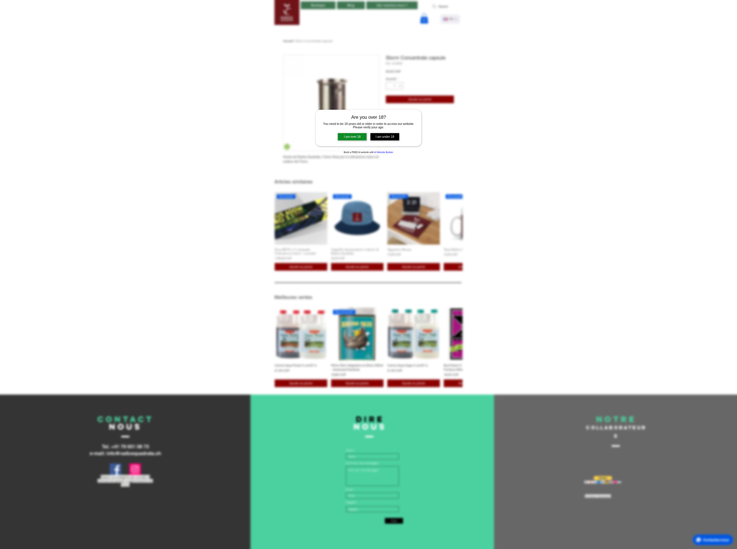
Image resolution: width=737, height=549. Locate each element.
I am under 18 (385, 136)
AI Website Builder (383, 152)
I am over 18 (352, 136)
